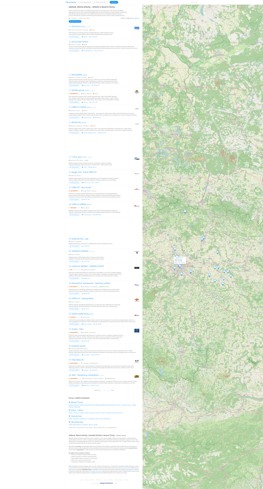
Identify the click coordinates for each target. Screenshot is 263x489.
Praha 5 (92, 413)
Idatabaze (72, 2)
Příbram (71, 407)
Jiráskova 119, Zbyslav (75, 254)
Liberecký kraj (77, 422)
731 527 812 (86, 261)
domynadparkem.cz (88, 50)
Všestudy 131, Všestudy (75, 44)
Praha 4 (87, 413)
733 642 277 (96, 85)
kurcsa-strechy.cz (87, 324)
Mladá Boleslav (105, 405)
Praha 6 (98, 413)
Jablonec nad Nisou (82, 425)
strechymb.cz (86, 355)
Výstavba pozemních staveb (123, 468)
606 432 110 (95, 370)
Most (92, 419)
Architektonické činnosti (96, 471)
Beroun (77, 405)
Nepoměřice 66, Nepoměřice (88, 269)
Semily (96, 425)
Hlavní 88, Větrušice (86, 93)
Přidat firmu (99, 480)
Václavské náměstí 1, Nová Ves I (89, 191)
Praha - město (77, 410)
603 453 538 (96, 355)
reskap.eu (85, 370)
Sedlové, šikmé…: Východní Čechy (77, 427)
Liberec (90, 425)
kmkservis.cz (86, 385)
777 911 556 (94, 102)
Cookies (126, 480)
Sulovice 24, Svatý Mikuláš (76, 241)
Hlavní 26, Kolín (85, 207)
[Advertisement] (104, 62)
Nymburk (114, 405)
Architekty (71, 468)
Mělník (98, 405)
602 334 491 (98, 324)
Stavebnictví (74, 18)
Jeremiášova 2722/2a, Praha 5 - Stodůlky (79, 160)
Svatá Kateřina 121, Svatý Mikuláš (90, 286)
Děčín (70, 419)
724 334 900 (94, 37)
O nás (105, 480)
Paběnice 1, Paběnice (75, 302)
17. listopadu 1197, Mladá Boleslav (90, 363)
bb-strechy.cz (86, 182)
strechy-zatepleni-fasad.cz (90, 133)
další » (112, 390)
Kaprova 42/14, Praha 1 (75, 110)
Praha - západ (131, 405)
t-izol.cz (85, 167)
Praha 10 (120, 413)
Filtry (138, 18)
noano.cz (85, 102)
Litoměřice (83, 419)
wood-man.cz (86, 85)
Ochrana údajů (118, 480)
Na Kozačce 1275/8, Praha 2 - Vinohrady (79, 30)
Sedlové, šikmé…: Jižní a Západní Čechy (107, 427)
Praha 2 (76, 413)
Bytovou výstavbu (134, 469)
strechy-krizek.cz (87, 214)
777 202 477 (96, 182)
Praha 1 (71, 413)
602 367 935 (100, 50)
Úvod (81, 480)
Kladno (82, 405)
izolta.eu (85, 37)
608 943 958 (98, 214)
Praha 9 (114, 413)
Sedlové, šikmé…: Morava (91, 427)
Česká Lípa (72, 425)
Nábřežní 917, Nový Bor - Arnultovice (78, 77)
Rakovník (77, 407)
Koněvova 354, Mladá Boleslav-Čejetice (79, 348)
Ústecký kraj (76, 416)
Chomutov (76, 419)
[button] (180, 266)
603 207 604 (86, 341)
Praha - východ (121, 405)
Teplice (97, 419)
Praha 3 (82, 413)
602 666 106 (86, 278)
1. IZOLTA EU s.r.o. (179, 258)
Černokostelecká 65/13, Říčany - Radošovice (93, 378)
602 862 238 (86, 293)
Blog (116, 483)
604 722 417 (86, 309)
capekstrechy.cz (87, 117)
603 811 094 (86, 199)
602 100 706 (103, 133)
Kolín (86, 405)
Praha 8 (109, 413)
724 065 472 (86, 246)
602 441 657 (93, 167)
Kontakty (110, 480)
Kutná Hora (92, 405)
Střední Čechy (77, 402)
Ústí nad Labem (105, 419)
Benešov (71, 405)
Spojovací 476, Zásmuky (75, 175)
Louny (89, 419)
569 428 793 (98, 117)
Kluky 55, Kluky (85, 317)
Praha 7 (103, 413)
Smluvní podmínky (89, 480)
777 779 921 (96, 385)
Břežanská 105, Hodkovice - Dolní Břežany (79, 126)
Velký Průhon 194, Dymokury (88, 332)
